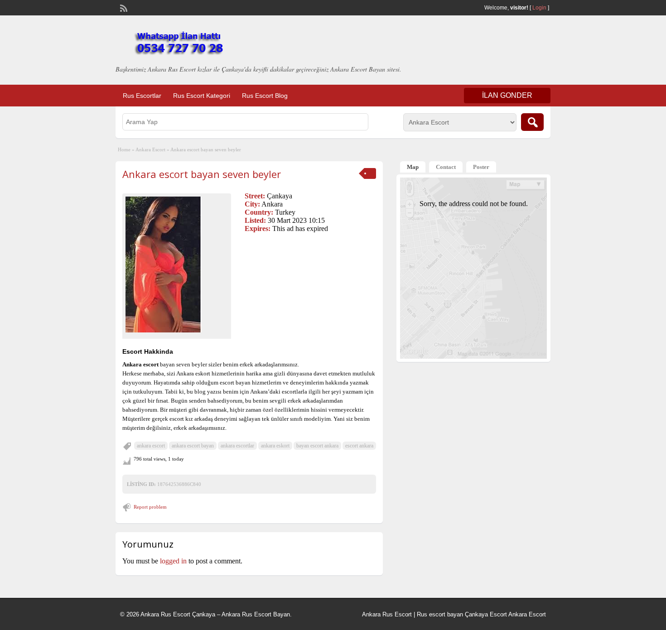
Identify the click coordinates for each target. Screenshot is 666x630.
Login (539, 8)
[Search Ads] (532, 122)
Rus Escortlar (142, 95)
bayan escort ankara (317, 445)
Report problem (150, 507)
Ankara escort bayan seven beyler (201, 174)
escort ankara (359, 445)
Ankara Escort (150, 149)
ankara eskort (275, 445)
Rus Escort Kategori (201, 95)
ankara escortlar (237, 445)
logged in (173, 561)
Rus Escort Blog (265, 95)
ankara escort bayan (193, 445)
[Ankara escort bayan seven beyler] (176, 264)
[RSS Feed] (122, 7)
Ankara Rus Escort (387, 614)
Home (124, 149)
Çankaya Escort (486, 614)
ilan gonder (507, 95)
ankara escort (151, 445)
